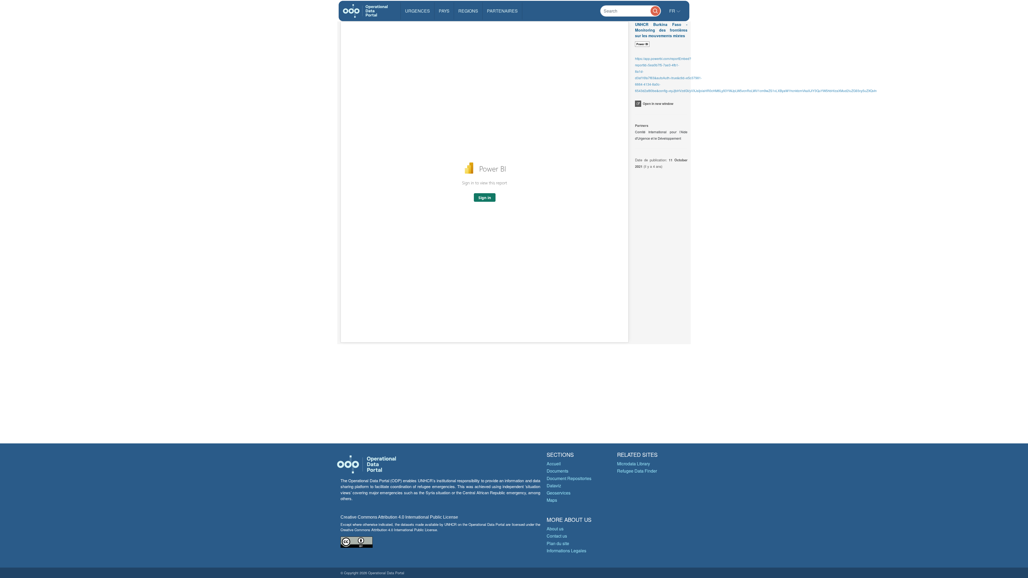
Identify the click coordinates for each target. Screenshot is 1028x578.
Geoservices (558, 493)
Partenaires (502, 11)
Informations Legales (566, 550)
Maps (552, 500)
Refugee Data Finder (637, 471)
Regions (468, 11)
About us (555, 529)
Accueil (554, 464)
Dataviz (554, 485)
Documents (557, 471)
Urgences (417, 11)
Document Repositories (569, 478)
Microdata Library (633, 464)
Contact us (557, 536)
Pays (444, 11)
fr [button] (672, 11)
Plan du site (558, 543)
